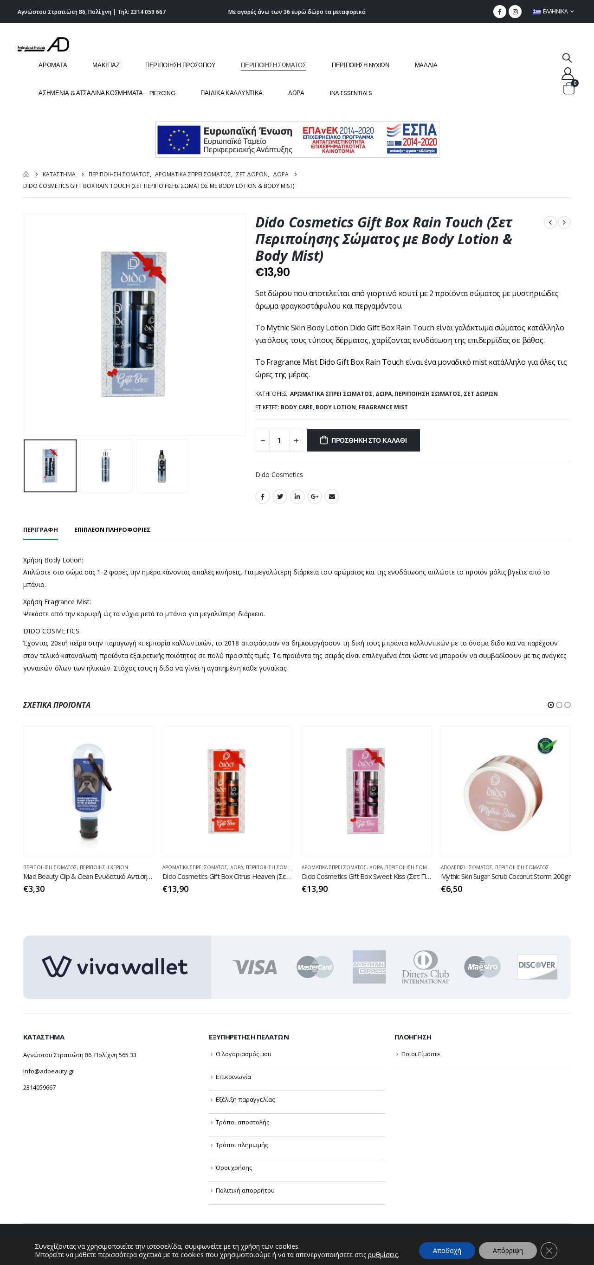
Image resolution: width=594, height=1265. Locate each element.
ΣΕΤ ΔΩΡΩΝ (481, 394)
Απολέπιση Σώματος (466, 867)
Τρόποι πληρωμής (242, 1145)
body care (297, 407)
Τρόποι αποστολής (242, 1122)
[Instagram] (515, 11)
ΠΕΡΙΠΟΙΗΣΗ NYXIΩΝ (360, 65)
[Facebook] (499, 11)
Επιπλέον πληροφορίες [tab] (112, 529)
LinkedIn (297, 496)
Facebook (262, 496)
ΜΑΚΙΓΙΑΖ (106, 65)
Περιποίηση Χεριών (104, 867)
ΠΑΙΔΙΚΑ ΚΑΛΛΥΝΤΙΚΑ (231, 93)
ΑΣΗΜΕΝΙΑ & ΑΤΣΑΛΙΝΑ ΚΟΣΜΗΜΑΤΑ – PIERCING (107, 93)
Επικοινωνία (233, 1076)
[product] (88, 791)
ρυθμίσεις (383, 1255)
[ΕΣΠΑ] (297, 139)
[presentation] (25, 325)
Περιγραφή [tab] (40, 529)
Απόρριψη (508, 1250)
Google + (314, 496)
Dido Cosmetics (279, 474)
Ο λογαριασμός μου (243, 1054)
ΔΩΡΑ (296, 93)
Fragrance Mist (383, 407)
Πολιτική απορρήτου (245, 1190)
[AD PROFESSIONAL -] (43, 44)
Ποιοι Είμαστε (420, 1054)
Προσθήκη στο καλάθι (369, 440)
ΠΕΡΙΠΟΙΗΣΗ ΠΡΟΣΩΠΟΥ (180, 65)
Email (331, 496)
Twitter (279, 496)
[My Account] (567, 73)
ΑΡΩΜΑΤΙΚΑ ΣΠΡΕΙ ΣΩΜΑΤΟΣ (331, 394)
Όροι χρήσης (234, 1167)
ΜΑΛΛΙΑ (426, 65)
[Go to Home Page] (26, 174)
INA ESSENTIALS (351, 93)
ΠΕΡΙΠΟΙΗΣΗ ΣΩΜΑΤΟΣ (273, 65)
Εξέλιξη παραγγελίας (245, 1099)
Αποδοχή (447, 1250)
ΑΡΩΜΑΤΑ (53, 65)
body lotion (336, 407)
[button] (551, 704)
